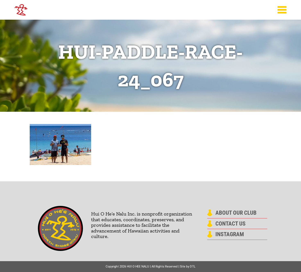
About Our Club (236, 213)
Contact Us (230, 224)
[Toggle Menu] (282, 10)
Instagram (229, 234)
